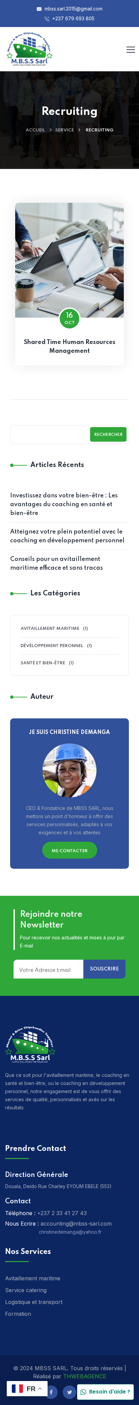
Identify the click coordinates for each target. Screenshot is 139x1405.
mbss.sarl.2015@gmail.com (73, 8)
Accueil (35, 130)
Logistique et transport (33, 1302)
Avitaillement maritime (50, 628)
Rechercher (108, 435)
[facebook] (51, 1392)
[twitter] (69, 1392)
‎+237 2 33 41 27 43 (62, 1213)
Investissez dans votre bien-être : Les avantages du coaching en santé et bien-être (64, 504)
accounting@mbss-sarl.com (76, 1223)
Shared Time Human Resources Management (69, 346)
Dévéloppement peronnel (52, 646)
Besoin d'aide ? (109, 1392)
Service (64, 130)
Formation (18, 1313)
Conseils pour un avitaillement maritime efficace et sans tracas (56, 563)
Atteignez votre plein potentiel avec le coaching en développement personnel (67, 536)
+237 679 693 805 (72, 18)
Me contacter (70, 851)
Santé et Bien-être (43, 663)
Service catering (26, 1290)
